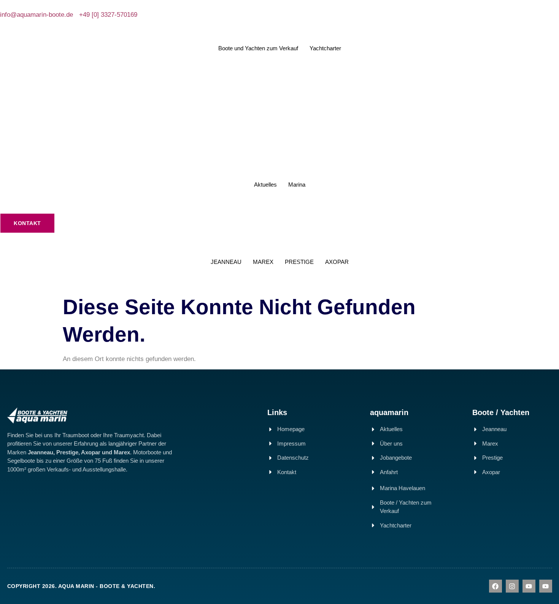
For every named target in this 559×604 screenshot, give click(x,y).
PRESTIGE (299, 262)
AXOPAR (337, 262)
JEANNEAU (226, 262)
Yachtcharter (325, 48)
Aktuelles (265, 184)
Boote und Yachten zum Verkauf (258, 48)
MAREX (263, 262)
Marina (296, 184)
